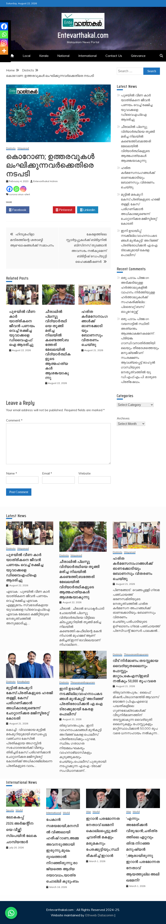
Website (84, 473)
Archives (123, 418)
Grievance (138, 56)
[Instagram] (23, 189)
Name (11, 473)
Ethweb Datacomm (99, 915)
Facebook (18, 210)
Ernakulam (23, 681)
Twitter (42, 210)
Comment (14, 420)
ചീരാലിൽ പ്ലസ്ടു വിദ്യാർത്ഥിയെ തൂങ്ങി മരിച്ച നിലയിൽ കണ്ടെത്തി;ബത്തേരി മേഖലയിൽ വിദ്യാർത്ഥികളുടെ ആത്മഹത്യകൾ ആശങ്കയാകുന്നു (79, 579)
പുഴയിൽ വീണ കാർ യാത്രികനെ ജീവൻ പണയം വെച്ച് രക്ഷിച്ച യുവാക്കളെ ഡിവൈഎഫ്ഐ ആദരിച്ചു (22, 328)
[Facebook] (9, 189)
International (87, 56)
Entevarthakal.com (83, 35)
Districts (11, 148)
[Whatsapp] (16, 189)
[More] (4, 51)
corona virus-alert (19, 194)
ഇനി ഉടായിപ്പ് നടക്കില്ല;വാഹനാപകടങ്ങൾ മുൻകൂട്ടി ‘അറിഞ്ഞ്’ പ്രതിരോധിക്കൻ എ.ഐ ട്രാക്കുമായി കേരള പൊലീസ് (81, 701)
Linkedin (88, 210)
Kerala (43, 56)
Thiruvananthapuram (82, 682)
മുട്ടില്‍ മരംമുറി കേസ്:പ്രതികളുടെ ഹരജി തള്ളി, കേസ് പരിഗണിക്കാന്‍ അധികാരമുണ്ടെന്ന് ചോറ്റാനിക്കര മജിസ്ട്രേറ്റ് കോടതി (140, 208)
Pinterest (65, 210)
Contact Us (113, 56)
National (63, 56)
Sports (10, 810)
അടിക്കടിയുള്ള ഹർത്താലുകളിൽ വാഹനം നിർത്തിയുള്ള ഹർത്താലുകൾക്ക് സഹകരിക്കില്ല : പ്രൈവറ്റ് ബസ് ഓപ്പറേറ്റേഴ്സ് (138, 297)
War (88, 811)
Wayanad (23, 148)
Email (47, 473)
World (19, 810)
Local (26, 56)
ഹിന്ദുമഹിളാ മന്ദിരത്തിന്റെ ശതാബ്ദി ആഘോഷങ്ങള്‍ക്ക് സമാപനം (32, 239)
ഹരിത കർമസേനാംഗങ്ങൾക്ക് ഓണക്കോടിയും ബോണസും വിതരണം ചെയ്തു (94, 328)
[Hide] (1, 58)
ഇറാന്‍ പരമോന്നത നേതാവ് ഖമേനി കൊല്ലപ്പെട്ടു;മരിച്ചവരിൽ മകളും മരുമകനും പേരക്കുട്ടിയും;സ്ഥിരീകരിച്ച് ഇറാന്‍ (103, 837)
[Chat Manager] (11, 913)
